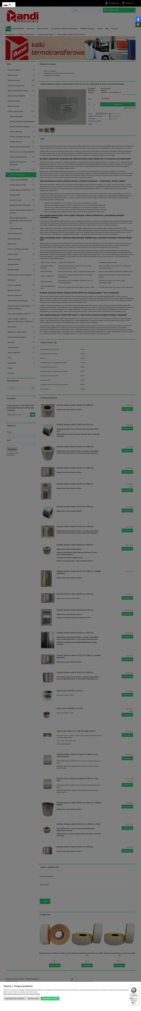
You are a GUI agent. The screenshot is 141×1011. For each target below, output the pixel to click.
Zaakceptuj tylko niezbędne (15, 998)
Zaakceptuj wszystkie (50, 998)
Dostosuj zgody (33, 998)
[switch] (134, 1002)
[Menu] (137, 987)
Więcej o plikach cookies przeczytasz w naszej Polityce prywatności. (22, 994)
